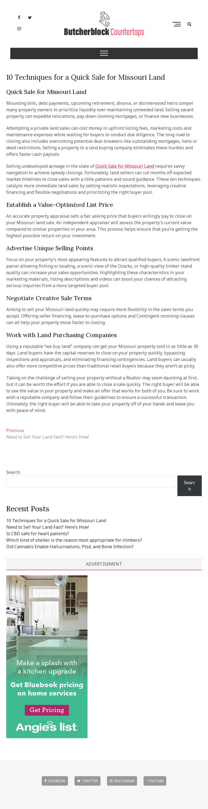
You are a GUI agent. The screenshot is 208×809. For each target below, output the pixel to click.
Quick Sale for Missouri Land (124, 166)
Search (13, 472)
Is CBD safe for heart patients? (37, 534)
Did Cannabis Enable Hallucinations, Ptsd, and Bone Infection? (70, 547)
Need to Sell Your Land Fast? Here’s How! (47, 527)
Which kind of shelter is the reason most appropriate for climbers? (74, 540)
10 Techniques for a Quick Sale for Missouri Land (85, 77)
